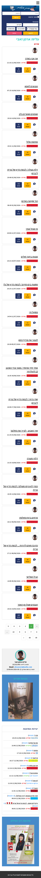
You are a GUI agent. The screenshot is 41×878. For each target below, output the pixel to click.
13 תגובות (11, 796)
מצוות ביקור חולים (29, 256)
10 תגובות (24, 765)
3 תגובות (30, 750)
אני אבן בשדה (33, 765)
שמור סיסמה (32, 17)
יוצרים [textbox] (19, 25)
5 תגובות (29, 781)
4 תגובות (28, 758)
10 (13, 632)
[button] (37, 3)
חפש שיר (35, 22)
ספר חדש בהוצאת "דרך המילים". (27, 796)
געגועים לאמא (31, 86)
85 (36, 637)
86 (30, 637)
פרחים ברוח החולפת (28, 517)
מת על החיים (33, 743)
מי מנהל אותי (32, 228)
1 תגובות (25, 743)
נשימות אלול (32, 141)
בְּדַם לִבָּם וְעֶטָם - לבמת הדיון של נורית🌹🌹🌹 (22, 803)
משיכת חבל (34, 773)
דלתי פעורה (32, 458)
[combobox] (14, 24)
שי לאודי (35, 758)
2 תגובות (32, 735)
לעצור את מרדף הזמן (28, 340)
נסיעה (36, 750)
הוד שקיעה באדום (29, 201)
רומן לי (35, 788)
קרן (37, 735)
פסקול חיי (33, 312)
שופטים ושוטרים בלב (28, 114)
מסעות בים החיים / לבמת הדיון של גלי (20, 284)
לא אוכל (35, 781)
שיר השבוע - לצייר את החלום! (24, 430)
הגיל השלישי (32, 576)
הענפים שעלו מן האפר (28, 604)
